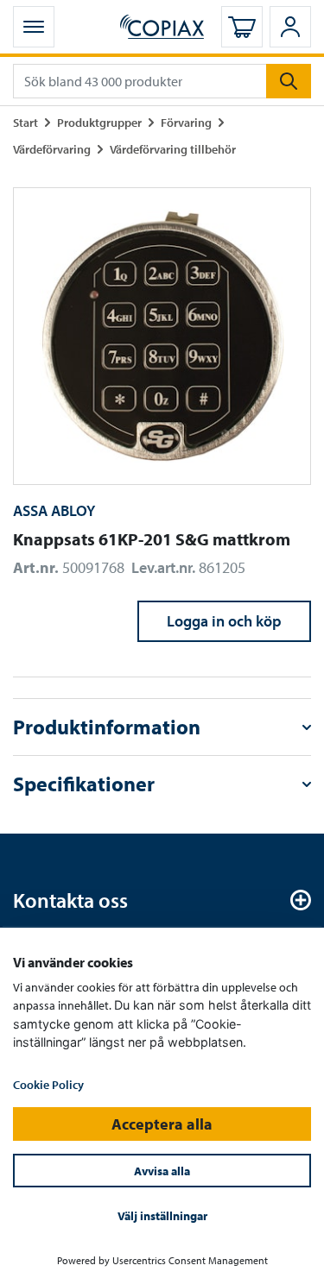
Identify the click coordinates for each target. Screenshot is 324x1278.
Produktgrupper (99, 122)
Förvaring (186, 122)
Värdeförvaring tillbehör (173, 149)
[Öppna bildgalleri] (162, 336)
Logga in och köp (224, 621)
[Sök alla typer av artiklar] (288, 81)
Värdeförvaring (52, 149)
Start (25, 122)
